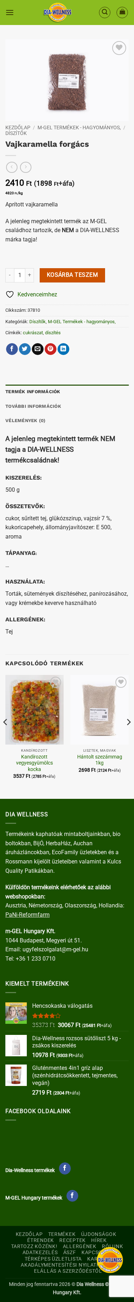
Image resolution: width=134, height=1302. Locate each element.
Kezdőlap (17, 127)
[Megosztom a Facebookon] (12, 349)
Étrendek (40, 1240)
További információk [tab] (33, 406)
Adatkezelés (40, 1253)
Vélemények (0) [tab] (25, 420)
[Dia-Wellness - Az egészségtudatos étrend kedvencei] (57, 12)
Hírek (99, 1240)
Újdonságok (98, 1234)
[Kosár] (122, 12)
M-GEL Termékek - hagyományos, (79, 127)
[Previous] (5, 736)
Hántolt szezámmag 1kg (99, 760)
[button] (9, 12)
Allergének (79, 1246)
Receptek (72, 1240)
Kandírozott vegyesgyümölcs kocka (34, 763)
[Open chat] (109, 1260)
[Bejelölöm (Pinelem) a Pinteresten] (50, 349)
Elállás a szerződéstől (68, 1271)
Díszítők (16, 133)
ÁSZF (69, 1253)
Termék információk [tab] (32, 391)
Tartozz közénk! (34, 1246)
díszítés (53, 332)
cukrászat (33, 332)
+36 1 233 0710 (35, 958)
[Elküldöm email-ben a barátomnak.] (38, 349)
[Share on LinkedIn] (63, 349)
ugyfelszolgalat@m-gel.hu (55, 949)
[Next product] (11, 167)
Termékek (62, 1234)
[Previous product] (25, 167)
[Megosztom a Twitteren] (25, 349)
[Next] (128, 736)
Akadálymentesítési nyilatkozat (67, 1265)
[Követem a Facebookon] (65, 1168)
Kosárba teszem (72, 275)
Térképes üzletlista (53, 1259)
